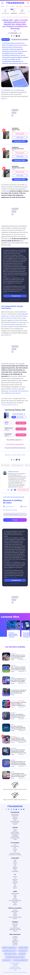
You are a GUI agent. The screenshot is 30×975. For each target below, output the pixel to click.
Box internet (6, 960)
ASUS (15, 829)
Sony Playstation (15, 838)
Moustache (15, 940)
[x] (8, 490)
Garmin (15, 914)
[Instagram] (9, 809)
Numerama (14, 405)
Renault (15, 868)
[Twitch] (19, 809)
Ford (15, 864)
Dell (15, 847)
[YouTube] (16, 809)
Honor (15, 850)
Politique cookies (11, 577)
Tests (7, 6)
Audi (15, 860)
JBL (15, 897)
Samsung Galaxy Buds (15, 900)
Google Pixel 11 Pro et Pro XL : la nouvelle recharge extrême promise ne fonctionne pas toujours (18, 656)
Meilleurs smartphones (9, 947)
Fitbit (15, 913)
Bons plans (19, 6)
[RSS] (14, 809)
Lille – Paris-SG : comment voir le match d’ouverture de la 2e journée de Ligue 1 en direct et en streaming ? (18, 668)
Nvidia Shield (15, 836)
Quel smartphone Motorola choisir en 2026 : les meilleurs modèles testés (18, 704)
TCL (15, 885)
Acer (15, 845)
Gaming (15, 827)
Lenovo (15, 849)
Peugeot (15, 867)
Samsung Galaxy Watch (15, 917)
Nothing (15, 899)
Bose (15, 895)
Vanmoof (15, 945)
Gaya (15, 939)
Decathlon (15, 938)
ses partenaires (7, 284)
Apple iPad (15, 924)
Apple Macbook (15, 846)
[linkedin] (15, 490)
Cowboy (15, 936)
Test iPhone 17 (23, 950)
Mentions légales (15, 963)
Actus (2, 6)
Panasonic (15, 879)
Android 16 (22, 954)
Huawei (15, 817)
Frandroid (4, 405)
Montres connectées (15, 908)
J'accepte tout (16, 580)
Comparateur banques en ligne (15, 957)
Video (12, 677)
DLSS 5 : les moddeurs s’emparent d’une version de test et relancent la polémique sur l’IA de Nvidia (18, 716)
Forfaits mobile (23, 947)
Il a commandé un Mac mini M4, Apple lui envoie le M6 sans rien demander (19, 775)
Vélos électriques (15, 934)
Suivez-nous (5, 39)
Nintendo (15, 835)
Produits (6, 465)
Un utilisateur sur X (7, 90)
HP (15, 852)
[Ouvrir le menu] (2, 2)
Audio (15, 891)
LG (15, 878)
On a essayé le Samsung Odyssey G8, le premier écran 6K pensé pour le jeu (18, 751)
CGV (15, 970)
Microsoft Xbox (15, 833)
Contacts (15, 966)
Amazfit (15, 910)
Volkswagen (15, 871)
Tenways (15, 943)
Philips (15, 881)
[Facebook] (11, 809)
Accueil (3, 17)
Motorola (15, 818)
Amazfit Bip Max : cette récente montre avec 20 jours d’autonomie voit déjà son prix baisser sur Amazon (19, 739)
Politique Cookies (15, 967)
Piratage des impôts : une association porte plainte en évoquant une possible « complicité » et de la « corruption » (19, 763)
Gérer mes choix (15, 299)
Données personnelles (15, 968)
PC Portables (15, 842)
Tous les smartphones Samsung (15, 448)
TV (15, 874)
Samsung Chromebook (15, 854)
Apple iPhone (15, 814)
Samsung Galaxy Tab (15, 929)
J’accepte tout (16, 296)
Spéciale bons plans (11, 510)
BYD (15, 861)
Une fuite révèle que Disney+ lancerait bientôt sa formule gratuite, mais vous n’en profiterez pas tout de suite (18, 727)
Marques (9, 17)
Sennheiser (15, 902)
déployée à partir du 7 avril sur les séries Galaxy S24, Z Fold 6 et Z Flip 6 (14, 316)
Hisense (15, 876)
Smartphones (18, 465)
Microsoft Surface (15, 853)
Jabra (15, 896)
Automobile (15, 858)
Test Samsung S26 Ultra (20, 960)
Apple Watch (15, 911)
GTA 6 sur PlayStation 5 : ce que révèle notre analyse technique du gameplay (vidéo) (18, 680)
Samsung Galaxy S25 (15, 410)
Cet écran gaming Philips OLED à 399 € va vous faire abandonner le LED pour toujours (13, 635)
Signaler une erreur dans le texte (15, 455)
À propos (15, 964)
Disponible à (20, 141)
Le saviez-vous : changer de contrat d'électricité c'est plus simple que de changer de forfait (18, 691)
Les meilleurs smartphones (15, 444)
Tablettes (15, 922)
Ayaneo (15, 831)
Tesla (15, 870)
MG (15, 865)
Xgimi (15, 886)
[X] (6, 809)
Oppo (15, 820)
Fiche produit (20, 133)
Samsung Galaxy (15, 821)
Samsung (15, 17)
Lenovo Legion (15, 832)
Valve (15, 839)
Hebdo (24, 506)
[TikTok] (21, 809)
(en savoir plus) (11, 276)
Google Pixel (15, 815)
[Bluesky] (24, 809)
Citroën (15, 863)
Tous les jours (9, 506)
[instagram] (11, 490)
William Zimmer (13, 471)
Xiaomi (15, 824)
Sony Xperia (15, 822)
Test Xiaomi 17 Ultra (10, 954)
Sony (15, 883)
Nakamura (15, 942)
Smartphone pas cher (9, 950)
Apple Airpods (15, 893)
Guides (12, 6)
